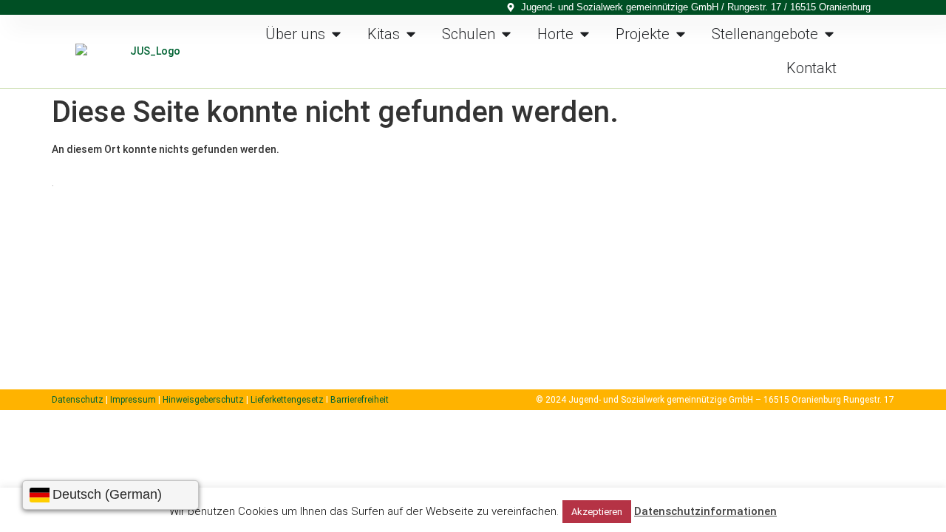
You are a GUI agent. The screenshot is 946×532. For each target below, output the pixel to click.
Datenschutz (77, 400)
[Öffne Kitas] (411, 34)
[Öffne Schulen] (506, 34)
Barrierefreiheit (359, 400)
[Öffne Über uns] (336, 34)
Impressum (133, 400)
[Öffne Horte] (584, 34)
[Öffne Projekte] (680, 34)
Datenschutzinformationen (705, 511)
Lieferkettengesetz (288, 400)
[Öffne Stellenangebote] (829, 34)
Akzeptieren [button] (596, 511)
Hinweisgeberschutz (203, 400)
